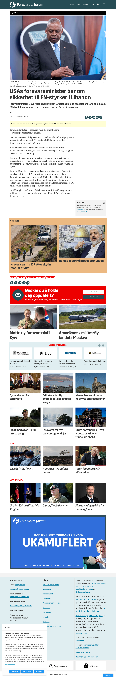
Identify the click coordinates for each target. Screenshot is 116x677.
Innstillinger (108, 675)
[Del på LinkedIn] (93, 117)
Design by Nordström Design (87, 657)
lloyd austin (31, 278)
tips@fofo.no (81, 210)
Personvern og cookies (52, 603)
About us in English (83, 652)
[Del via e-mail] (97, 117)
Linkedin (46, 617)
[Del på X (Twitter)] (90, 117)
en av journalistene (83, 212)
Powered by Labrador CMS (58, 674)
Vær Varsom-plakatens (86, 599)
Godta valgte (27, 671)
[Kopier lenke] (100, 117)
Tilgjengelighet (48, 598)
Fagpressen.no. (10, 664)
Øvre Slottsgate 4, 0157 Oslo (21, 606)
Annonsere (47, 589)
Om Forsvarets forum (51, 585)
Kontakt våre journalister (19, 589)
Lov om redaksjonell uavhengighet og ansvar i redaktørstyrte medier (90, 586)
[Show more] (104, 203)
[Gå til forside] (26, 4)
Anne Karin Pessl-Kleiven (19, 597)
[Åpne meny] (104, 4)
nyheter (21, 278)
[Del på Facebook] (86, 117)
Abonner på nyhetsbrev (52, 627)
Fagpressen (80, 640)
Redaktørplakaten (83, 592)
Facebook (46, 608)
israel (13, 278)
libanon (41, 278)
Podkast (85, 4)
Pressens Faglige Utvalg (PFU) (89, 616)
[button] (100, 345)
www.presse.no (82, 633)
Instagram (47, 612)
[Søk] (98, 4)
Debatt (78, 4)
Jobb (92, 4)
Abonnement (48, 594)
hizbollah (50, 278)
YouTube (46, 622)
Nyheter (71, 4)
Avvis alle (39, 671)
